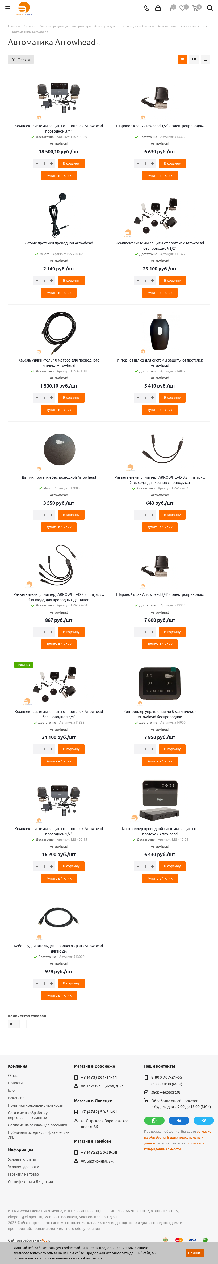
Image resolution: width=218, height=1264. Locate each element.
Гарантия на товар (23, 1174)
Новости (15, 1083)
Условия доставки (23, 1167)
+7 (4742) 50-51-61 (99, 1112)
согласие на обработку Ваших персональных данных (177, 1137)
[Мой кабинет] (158, 8)
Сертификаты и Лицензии (30, 1182)
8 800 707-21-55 (166, 1077)
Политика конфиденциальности (35, 1105)
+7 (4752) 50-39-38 (99, 1152)
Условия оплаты (22, 1159)
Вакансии (16, 1098)
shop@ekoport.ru (165, 1092)
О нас (13, 1075)
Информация (20, 1150)
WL (44, 1240)
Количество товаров (27, 1016)
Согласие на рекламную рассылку (37, 1125)
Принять (195, 1253)
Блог (12, 1090)
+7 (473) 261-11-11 (99, 1077)
